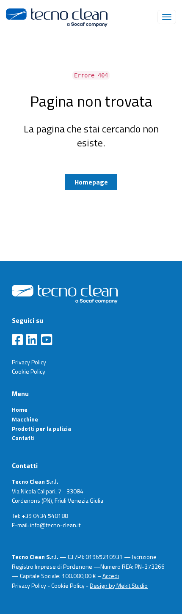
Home (20, 409)
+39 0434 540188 (45, 515)
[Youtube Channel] (46, 340)
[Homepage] (65, 293)
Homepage (91, 182)
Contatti (23, 437)
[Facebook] (17, 340)
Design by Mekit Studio (119, 585)
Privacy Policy (29, 362)
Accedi (110, 575)
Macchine (25, 419)
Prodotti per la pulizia (41, 428)
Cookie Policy (28, 371)
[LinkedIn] (31, 340)
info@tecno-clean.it (55, 524)
